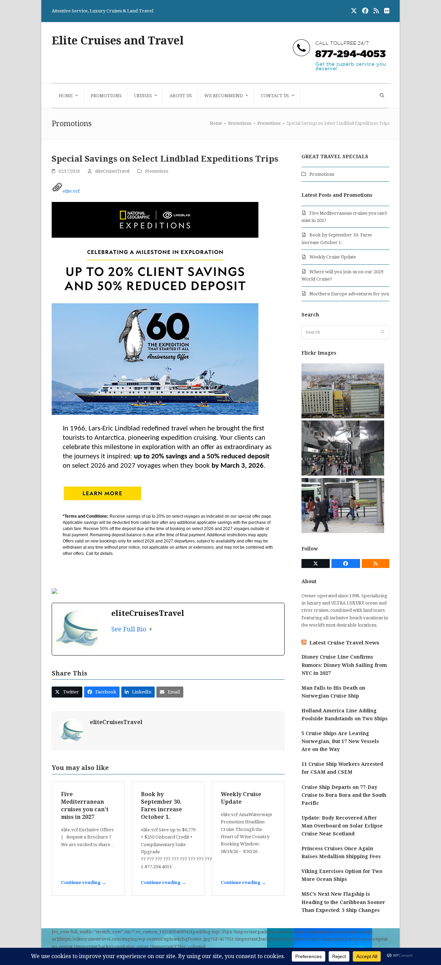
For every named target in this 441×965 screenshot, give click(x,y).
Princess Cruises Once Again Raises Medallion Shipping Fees (341, 852)
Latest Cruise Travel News (344, 643)
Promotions (156, 171)
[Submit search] (382, 332)
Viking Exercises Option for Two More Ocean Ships (341, 875)
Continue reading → (83, 882)
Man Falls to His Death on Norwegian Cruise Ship (333, 692)
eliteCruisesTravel (112, 171)
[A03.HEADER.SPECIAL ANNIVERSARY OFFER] (155, 413)
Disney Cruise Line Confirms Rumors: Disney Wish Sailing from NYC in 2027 (344, 665)
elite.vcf (71, 191)
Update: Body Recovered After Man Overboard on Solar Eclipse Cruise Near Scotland (342, 825)
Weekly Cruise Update (332, 257)
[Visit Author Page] (71, 730)
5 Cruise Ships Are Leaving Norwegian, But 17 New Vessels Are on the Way (340, 741)
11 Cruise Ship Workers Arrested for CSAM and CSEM (342, 768)
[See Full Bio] (150, 629)
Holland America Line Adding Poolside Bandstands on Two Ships (344, 714)
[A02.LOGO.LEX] (155, 237)
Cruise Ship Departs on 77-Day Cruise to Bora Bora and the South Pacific (343, 795)
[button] (381, 95)
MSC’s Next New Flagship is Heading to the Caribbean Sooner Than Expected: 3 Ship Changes (343, 902)
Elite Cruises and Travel (118, 40)
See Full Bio (128, 629)
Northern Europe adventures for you (349, 293)
